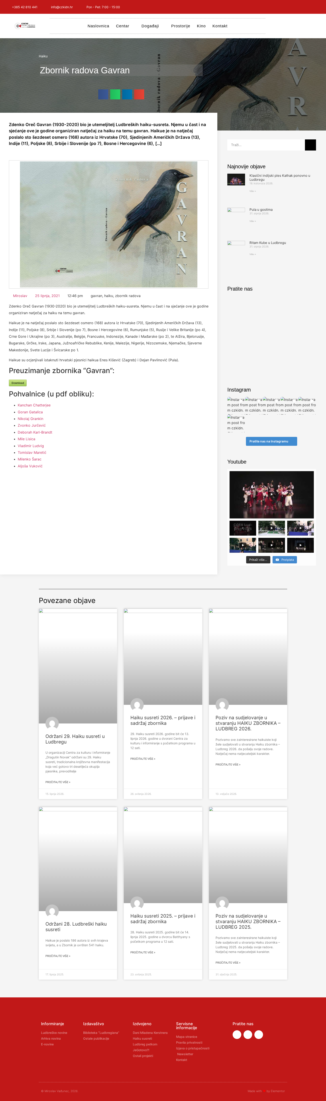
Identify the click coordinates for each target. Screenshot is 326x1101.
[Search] (310, 145)
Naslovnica (98, 26)
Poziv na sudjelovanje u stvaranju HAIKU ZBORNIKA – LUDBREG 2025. (248, 921)
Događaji (150, 26)
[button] (103, 94)
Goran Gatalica (30, 412)
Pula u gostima (261, 209)
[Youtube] (307, 6)
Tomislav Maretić (32, 452)
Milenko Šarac (29, 459)
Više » (252, 191)
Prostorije (180, 26)
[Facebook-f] (287, 6)
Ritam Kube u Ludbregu (267, 243)
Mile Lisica (26, 439)
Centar (122, 26)
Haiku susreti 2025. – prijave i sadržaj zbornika (162, 918)
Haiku (43, 56)
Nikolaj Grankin (30, 418)
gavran (96, 295)
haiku (108, 295)
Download (18, 383)
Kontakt (220, 26)
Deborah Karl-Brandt (35, 432)
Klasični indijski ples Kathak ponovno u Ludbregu (279, 177)
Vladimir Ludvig (31, 446)
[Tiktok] (317, 6)
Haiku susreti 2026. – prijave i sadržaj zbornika (162, 720)
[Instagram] (297, 6)
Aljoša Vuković (30, 466)
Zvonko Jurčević (32, 425)
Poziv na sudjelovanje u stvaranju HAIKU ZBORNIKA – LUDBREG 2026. (248, 723)
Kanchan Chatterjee (34, 405)
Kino (201, 26)
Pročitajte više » (57, 782)
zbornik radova (128, 295)
